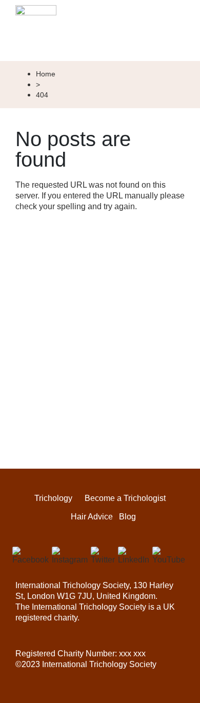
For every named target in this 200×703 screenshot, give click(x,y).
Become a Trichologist (125, 498)
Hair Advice (92, 517)
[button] (177, 42)
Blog (127, 517)
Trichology (53, 498)
